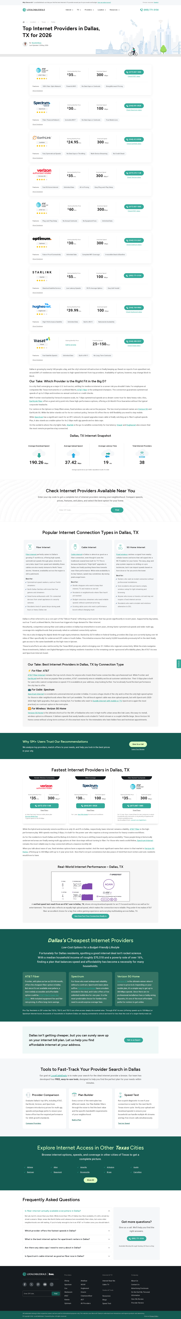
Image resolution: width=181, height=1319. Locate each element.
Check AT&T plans (134, 76)
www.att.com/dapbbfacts (138, 820)
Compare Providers (33, 1123)
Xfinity (66, 1281)
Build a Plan (76, 1120)
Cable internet (76, 554)
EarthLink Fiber (36, 401)
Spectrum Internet (36, 694)
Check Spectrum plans (134, 110)
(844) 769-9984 (135, 308)
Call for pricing (70, 345)
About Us (134, 1281)
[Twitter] (31, 1284)
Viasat (119, 425)
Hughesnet (131, 425)
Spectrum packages (86, 988)
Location (33, 22)
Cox (65, 1288)
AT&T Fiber (82, 390)
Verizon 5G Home (35, 713)
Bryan (109, 1172)
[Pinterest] (38, 1284)
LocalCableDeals (59, 1075)
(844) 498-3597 (135, 341)
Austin (136, 1167)
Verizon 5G (143, 409)
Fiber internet (31, 554)
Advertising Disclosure (139, 1288)
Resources (106, 1296)
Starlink (70, 425)
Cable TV (105, 1285)
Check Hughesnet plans (134, 312)
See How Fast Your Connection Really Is (90, 916)
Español (156, 2)
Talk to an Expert (133, 1040)
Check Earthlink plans (134, 144)
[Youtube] (45, 1284)
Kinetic (67, 1300)
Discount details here (31, 816)
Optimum (67, 1303)
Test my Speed (124, 1123)
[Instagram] (52, 1284)
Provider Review (137, 1303)
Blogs (104, 1300)
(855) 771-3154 (150, 10)
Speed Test (106, 1303)
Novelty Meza (36, 43)
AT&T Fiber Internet (36, 675)
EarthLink (32, 678)
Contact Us (135, 1285)
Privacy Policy (154, 1316)
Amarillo (83, 1167)
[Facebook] (25, 1284)
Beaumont (58, 1172)
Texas (44, 22)
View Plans (44, 810)
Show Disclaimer (38, 91)
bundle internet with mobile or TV (107, 701)
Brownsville (84, 1172)
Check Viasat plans (134, 345)
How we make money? (104, 2)
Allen (56, 1167)
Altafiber (84, 1281)
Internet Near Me (108, 1281)
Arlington (110, 1167)
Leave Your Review (138, 749)
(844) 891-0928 (135, 106)
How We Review (137, 1299)
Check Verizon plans (134, 177)
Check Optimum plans (134, 244)
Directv (83, 1292)
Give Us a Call (138, 744)
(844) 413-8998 (135, 139)
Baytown (30, 1172)
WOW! (83, 1285)
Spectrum (39, 417)
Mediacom (68, 1292)
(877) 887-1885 (135, 72)
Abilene (30, 1167)
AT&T (66, 1296)
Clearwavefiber (86, 1296)
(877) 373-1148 (135, 173)
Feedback (179, 664)
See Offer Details (83, 814)
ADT (82, 1300)
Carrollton (138, 1172)
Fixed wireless (122, 554)
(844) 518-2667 (135, 240)
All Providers (86, 1303)
